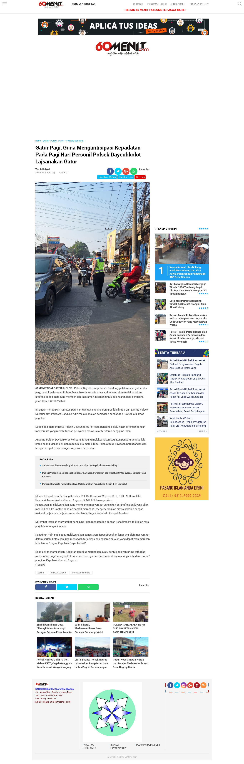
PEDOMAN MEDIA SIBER (148, 745)
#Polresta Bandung (81, 572)
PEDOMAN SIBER (157, 3)
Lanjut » (202, 431)
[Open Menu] (4, 4)
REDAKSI (138, 3)
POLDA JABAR (57, 141)
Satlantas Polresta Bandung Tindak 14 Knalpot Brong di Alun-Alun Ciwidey (80, 465)
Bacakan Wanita (107, 177)
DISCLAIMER (178, 3)
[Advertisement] (92, 101)
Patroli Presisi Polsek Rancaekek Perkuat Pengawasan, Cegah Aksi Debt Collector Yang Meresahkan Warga (188, 320)
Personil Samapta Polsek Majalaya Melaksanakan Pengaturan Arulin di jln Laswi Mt (84, 484)
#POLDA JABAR (58, 572)
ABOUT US (89, 745)
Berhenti (140, 177)
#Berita (41, 572)
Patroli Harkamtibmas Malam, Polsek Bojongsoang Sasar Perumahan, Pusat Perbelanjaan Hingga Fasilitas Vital (187, 407)
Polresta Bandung (74, 141)
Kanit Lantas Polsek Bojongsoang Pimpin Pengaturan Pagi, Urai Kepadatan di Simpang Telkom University (188, 422)
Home (38, 141)
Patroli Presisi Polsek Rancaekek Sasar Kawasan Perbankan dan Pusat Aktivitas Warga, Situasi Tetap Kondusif (188, 336)
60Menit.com (131, 757)
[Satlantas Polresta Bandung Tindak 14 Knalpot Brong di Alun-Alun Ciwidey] (160, 304)
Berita (46, 141)
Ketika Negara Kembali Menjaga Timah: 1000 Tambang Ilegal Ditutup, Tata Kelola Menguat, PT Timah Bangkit (188, 289)
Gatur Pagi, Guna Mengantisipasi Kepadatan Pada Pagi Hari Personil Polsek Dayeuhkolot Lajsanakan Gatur (88, 155)
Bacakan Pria (125, 177)
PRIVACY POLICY (199, 3)
